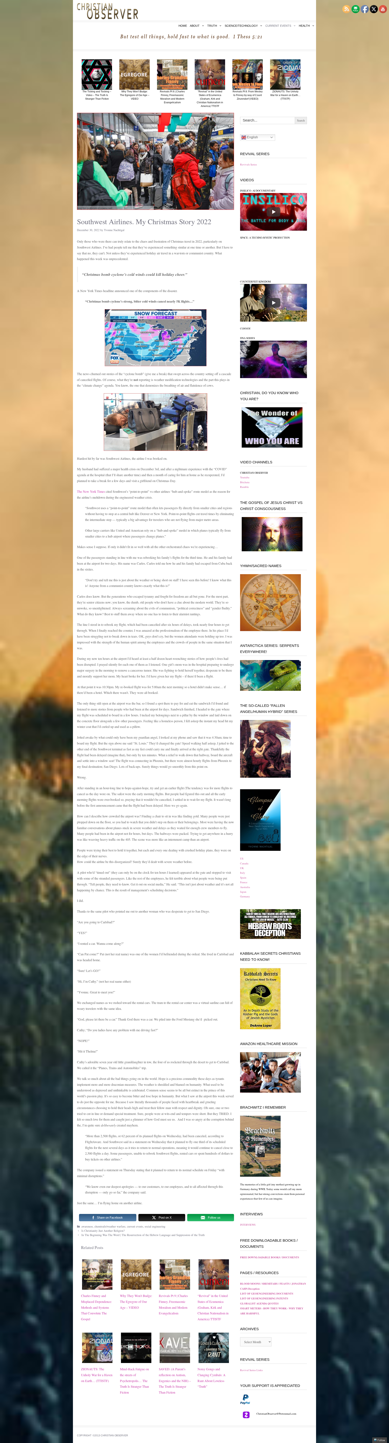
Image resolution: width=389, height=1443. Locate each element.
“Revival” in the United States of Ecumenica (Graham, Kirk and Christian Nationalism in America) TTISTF (213, 1307)
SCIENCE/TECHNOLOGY (241, 25)
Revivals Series (248, 164)
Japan (243, 892)
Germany (245, 896)
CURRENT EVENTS (278, 25)
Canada (244, 863)
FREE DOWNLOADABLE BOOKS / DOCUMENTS (269, 1257)
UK (242, 868)
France (243, 882)
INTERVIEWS (247, 1224)
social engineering (155, 1226)
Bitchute (245, 482)
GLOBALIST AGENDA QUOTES (259, 1303)
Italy (242, 873)
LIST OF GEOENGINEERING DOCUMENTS (266, 1293)
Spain (243, 877)
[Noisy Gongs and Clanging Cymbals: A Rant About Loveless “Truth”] (214, 1360)
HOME (182, 25)
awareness (87, 1226)
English (252, 137)
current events (135, 1226)
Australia (245, 887)
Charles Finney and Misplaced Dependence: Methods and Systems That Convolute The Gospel (96, 1307)
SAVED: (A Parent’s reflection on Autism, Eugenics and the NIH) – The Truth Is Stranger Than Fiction (175, 1380)
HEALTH (304, 25)
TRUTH (212, 25)
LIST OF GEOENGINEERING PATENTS (264, 1298)
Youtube (244, 477)
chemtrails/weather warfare (109, 1226)
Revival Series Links (251, 1370)
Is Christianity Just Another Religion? (103, 1231)
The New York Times (91, 491)
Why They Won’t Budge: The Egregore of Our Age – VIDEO (136, 1302)
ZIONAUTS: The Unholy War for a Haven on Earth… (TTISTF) (96, 1375)
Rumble (244, 487)
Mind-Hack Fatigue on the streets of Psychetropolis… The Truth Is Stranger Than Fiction (134, 1380)
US (241, 858)
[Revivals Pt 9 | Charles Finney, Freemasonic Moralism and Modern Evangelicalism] (175, 1286)
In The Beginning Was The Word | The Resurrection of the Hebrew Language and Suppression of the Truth (143, 1235)
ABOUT (195, 25)
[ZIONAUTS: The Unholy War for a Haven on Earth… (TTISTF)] (97, 1360)
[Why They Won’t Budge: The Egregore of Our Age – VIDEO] (136, 1286)
